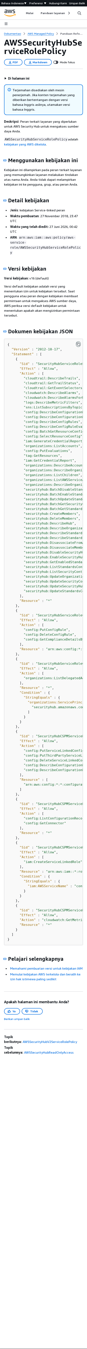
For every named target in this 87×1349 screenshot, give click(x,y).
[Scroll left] (22, 13)
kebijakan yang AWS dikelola (25, 144)
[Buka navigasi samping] (6, 24)
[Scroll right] (68, 13)
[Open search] (79, 13)
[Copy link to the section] (4, 160)
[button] (17, 78)
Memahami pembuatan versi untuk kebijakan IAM (46, 968)
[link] (71, 34)
